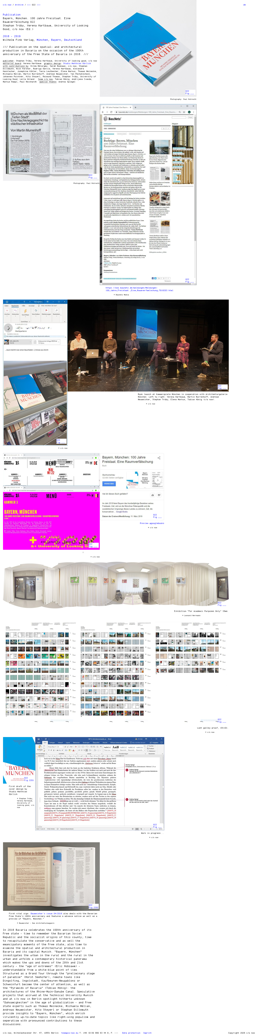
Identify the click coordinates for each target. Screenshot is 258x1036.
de (244, 4)
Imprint (147, 1033)
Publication (12, 14)
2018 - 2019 (12, 36)
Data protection (131, 1033)
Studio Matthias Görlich (77, 63)
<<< (29, 4)
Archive (19, 4)
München (42, 39)
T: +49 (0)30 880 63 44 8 (94, 1033)
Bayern (56, 39)
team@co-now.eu (69, 1033)
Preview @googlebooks (152, 523)
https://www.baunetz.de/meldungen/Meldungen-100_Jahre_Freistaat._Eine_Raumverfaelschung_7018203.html (140, 289)
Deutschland (73, 39)
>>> (39, 4)
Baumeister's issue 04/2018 (46, 913)
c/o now (7, 4)
